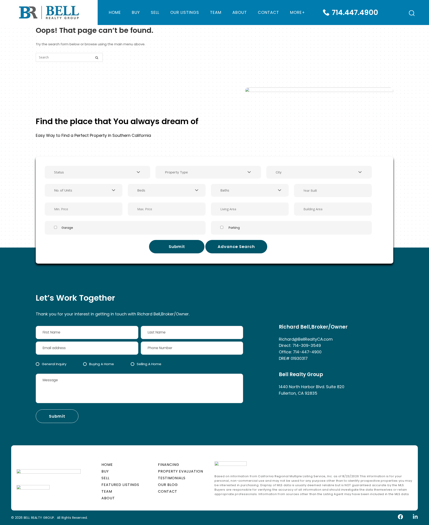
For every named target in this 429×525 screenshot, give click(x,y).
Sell (155, 12)
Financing (168, 464)
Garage (67, 227)
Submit (177, 246)
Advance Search (236, 246)
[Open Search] (412, 13)
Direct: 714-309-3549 (300, 345)
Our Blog (168, 484)
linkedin (415, 517)
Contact (268, 12)
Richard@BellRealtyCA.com (306, 339)
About (239, 12)
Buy (136, 12)
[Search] (97, 57)
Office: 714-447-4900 (300, 352)
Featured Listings (120, 484)
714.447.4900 (355, 12)
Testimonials (171, 478)
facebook (400, 517)
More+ (297, 12)
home (115, 12)
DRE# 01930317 (293, 358)
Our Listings (184, 12)
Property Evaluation (180, 471)
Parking (234, 227)
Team (215, 12)
